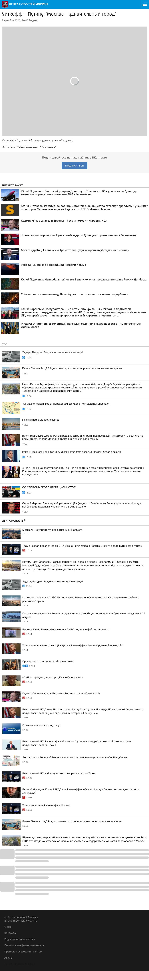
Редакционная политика (19, 939)
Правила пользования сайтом (23, 951)
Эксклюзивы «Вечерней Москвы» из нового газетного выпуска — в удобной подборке (74, 757)
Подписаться (74, 165)
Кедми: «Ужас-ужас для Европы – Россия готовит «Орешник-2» (61, 693)
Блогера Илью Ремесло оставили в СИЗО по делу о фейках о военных (66, 629)
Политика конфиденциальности (24, 945)
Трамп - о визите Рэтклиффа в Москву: (46, 805)
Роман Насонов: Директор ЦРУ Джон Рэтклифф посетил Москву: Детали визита (71, 451)
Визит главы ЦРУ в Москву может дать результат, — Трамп (59, 773)
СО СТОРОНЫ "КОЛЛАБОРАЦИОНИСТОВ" (49, 487)
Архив (8, 957)
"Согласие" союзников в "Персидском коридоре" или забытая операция (65, 403)
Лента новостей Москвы (19, 964)
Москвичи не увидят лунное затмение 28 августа (52, 529)
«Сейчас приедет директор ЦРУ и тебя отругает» (52, 677)
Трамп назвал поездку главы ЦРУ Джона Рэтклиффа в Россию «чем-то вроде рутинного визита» (82, 545)
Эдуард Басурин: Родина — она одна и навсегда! (52, 352)
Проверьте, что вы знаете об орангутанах (47, 661)
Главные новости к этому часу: (41, 725)
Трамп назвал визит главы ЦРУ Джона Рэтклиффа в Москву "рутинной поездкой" (72, 645)
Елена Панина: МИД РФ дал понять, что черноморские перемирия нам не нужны (72, 368)
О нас (7, 926)
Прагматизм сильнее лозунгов (40, 419)
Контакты (10, 933)
